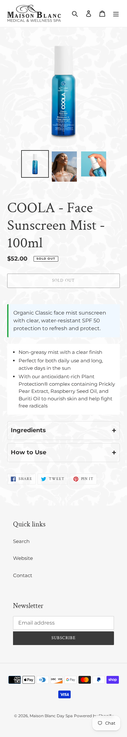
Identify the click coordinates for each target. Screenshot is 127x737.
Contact (22, 575)
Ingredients (63, 430)
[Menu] (116, 13)
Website (23, 558)
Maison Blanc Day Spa (51, 715)
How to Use (63, 452)
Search (21, 541)
